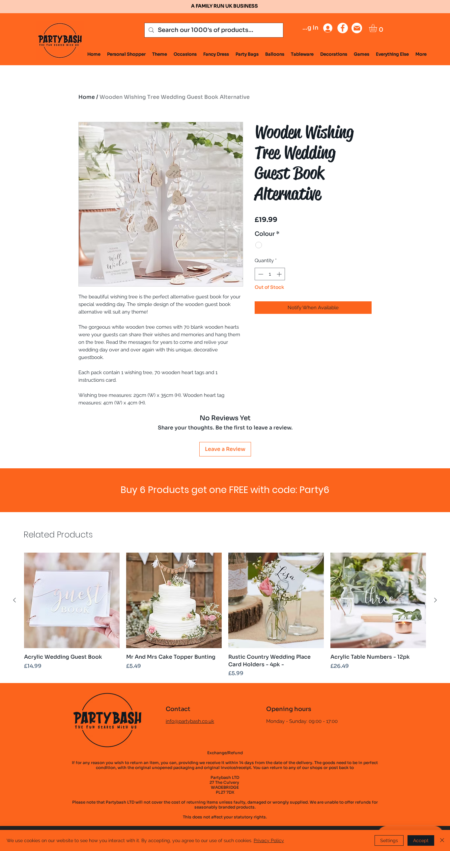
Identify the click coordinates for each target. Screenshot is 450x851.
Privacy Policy (269, 840)
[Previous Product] (14, 600)
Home (86, 97)
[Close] (442, 840)
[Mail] (357, 28)
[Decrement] (260, 274)
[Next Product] (435, 600)
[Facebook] (342, 28)
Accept (421, 840)
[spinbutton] (270, 274)
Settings (389, 840)
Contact (178, 709)
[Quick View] (72, 600)
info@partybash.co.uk (190, 721)
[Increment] (279, 274)
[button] (377, 28)
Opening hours (288, 709)
